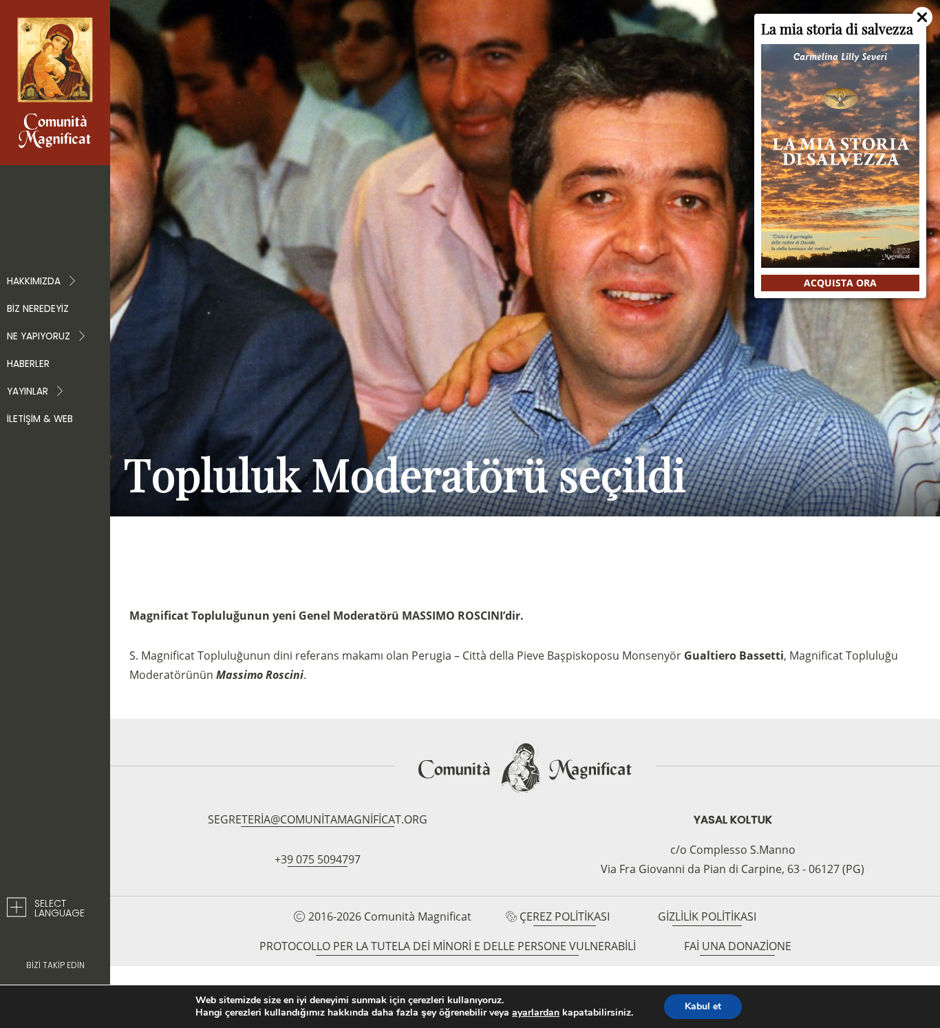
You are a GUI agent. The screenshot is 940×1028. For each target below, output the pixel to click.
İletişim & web (40, 419)
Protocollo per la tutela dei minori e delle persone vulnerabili (447, 946)
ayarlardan (535, 1013)
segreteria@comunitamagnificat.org (317, 819)
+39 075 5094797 (318, 859)
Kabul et (703, 1006)
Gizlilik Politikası (707, 916)
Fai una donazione (737, 946)
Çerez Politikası (565, 916)
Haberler (28, 363)
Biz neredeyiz (38, 308)
